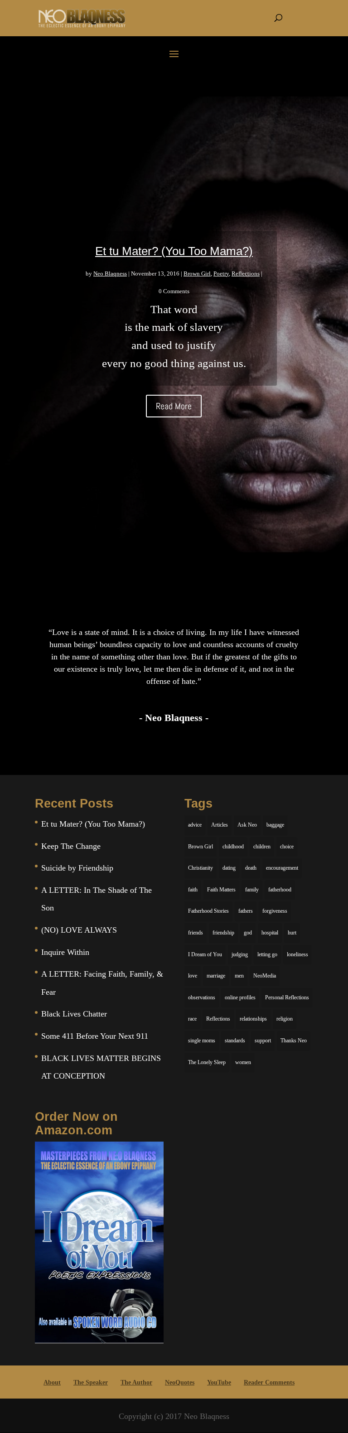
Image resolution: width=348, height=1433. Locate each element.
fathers (245, 911)
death (250, 868)
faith (193, 889)
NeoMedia (264, 976)
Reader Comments (269, 1382)
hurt (292, 933)
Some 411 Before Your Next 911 (94, 1036)
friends (195, 933)
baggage (275, 825)
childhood (233, 846)
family (252, 889)
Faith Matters (221, 889)
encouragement (282, 868)
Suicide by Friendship (77, 867)
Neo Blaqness (110, 273)
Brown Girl (197, 273)
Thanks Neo (293, 1040)
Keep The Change (71, 846)
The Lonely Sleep (207, 1062)
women (243, 1062)
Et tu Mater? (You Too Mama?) (174, 251)
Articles (219, 825)
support (263, 1040)
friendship (223, 933)
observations (201, 997)
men (239, 976)
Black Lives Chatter (74, 1013)
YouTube (219, 1382)
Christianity (200, 868)
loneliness (297, 954)
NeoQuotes (179, 1382)
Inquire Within (65, 952)
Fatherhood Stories (208, 911)
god (248, 933)
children (262, 846)
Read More (174, 406)
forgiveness (274, 911)
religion (284, 1019)
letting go (267, 954)
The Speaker (90, 1382)
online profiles (240, 997)
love (192, 976)
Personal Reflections (287, 997)
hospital (269, 933)
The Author (136, 1382)
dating (229, 868)
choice (287, 846)
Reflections (246, 273)
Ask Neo (247, 825)
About (52, 1382)
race (192, 1019)
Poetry (221, 273)
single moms (201, 1040)
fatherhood (279, 889)
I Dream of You (205, 954)
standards (235, 1040)
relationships (253, 1019)
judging (240, 954)
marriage (216, 976)
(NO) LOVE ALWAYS (79, 929)
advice (195, 825)
